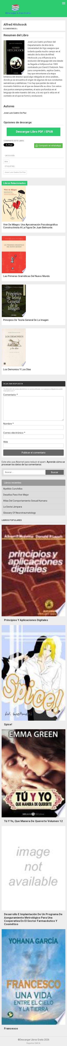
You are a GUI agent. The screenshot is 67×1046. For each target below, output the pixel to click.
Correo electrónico (14, 432)
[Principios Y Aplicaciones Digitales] (33, 617)
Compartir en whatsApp (50, 145)
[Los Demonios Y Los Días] (14, 347)
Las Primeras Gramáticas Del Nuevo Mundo (26, 276)
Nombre (8, 423)
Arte (6, 162)
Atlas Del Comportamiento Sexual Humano (25, 500)
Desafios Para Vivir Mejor (16, 494)
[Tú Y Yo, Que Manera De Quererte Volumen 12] (33, 818)
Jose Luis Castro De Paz (15, 172)
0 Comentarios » (10, 29)
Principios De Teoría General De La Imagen (25, 320)
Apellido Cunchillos (12, 488)
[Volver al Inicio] (18, 9)
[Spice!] (33, 721)
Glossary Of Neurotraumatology (19, 512)
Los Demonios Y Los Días (17, 369)
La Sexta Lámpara (12, 506)
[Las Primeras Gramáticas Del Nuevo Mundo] (14, 255)
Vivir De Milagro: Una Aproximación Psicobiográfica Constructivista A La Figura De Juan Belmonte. (30, 226)
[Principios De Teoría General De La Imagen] (14, 301)
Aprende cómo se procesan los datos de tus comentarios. (33, 463)
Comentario (10, 394)
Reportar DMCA (33, 1043)
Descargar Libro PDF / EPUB (34, 131)
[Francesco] (33, 1025)
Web (5, 441)
